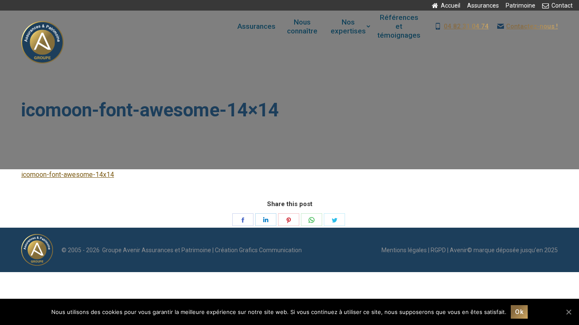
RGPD (438, 250)
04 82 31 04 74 (466, 26)
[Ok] (568, 312)
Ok (519, 312)
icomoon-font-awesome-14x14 (67, 175)
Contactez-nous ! (532, 26)
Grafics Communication (270, 250)
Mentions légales (404, 250)
